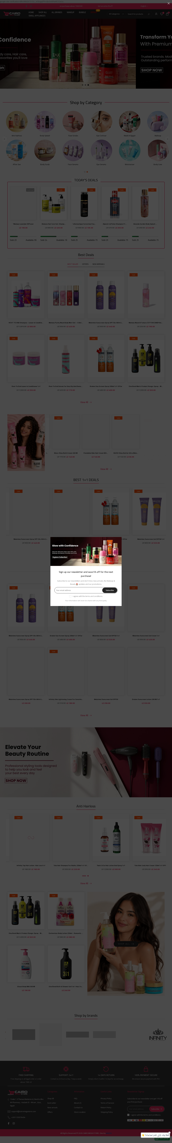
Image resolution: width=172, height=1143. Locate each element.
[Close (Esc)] (168, 3)
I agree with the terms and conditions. (88, 596)
